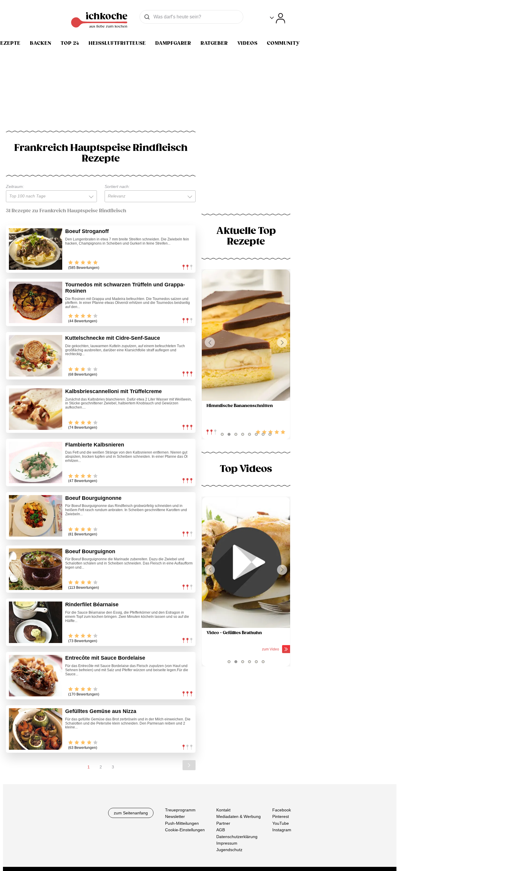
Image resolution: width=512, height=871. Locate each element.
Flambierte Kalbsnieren (94, 445)
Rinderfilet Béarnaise (92, 604)
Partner (223, 823)
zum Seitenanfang (131, 813)
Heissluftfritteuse (117, 43)
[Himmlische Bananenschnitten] (246, 335)
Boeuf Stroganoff (87, 231)
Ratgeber (214, 43)
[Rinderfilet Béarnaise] (35, 622)
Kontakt (223, 810)
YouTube (280, 823)
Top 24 (70, 43)
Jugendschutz (229, 849)
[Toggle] (277, 18)
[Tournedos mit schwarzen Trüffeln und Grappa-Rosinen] (35, 302)
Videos (247, 43)
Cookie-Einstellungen (185, 830)
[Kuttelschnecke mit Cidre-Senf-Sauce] (35, 356)
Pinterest (280, 816)
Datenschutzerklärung (236, 836)
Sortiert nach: (117, 186)
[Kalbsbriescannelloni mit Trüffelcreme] (35, 409)
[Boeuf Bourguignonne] (35, 516)
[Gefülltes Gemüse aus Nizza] (35, 729)
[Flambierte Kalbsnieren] (35, 462)
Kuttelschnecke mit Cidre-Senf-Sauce (112, 338)
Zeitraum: (15, 186)
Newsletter (175, 816)
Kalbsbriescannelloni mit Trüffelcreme (113, 391)
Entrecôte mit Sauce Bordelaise (105, 658)
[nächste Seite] (189, 765)
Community (283, 43)
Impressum (226, 843)
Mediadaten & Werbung (238, 816)
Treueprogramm (180, 810)
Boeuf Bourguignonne (93, 498)
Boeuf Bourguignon (90, 551)
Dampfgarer (173, 43)
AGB (220, 829)
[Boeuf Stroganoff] (35, 249)
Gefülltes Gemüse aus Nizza (100, 711)
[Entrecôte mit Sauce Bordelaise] (35, 675)
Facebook (281, 810)
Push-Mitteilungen (182, 823)
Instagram (281, 829)
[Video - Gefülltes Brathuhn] (246, 562)
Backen (40, 43)
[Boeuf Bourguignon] (35, 569)
